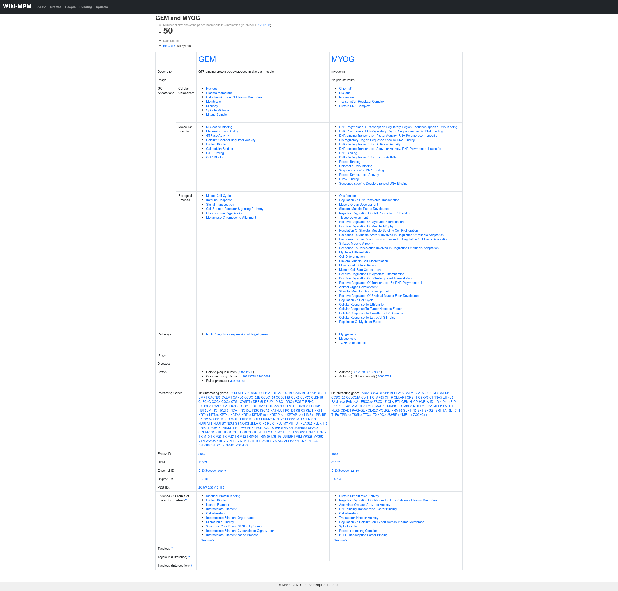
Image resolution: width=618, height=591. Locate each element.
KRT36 (214, 414)
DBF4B (258, 401)
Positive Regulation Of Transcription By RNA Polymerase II (380, 282)
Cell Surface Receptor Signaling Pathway (235, 208)
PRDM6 (240, 427)
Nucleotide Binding (219, 126)
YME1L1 (406, 414)
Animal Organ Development (358, 287)
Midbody (212, 105)
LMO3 (370, 406)
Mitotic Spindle (216, 114)
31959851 (374, 372)
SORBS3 (300, 427)
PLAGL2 (306, 423)
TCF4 (257, 432)
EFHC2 (310, 401)
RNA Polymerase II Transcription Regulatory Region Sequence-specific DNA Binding (398, 126)
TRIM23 (216, 436)
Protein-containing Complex (358, 530)
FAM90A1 (353, 401)
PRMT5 (397, 410)
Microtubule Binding (220, 522)
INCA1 (234, 410)
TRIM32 (240, 436)
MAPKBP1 (394, 406)
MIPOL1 (254, 419)
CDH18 (366, 397)
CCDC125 (268, 397)
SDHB (276, 427)
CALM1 (227, 397)
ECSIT (299, 401)
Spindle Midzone (217, 110)
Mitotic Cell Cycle (218, 195)
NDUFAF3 (205, 423)
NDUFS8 (233, 423)
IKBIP (451, 401)
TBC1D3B (230, 432)
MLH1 (449, 406)
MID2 (244, 419)
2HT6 (220, 487)
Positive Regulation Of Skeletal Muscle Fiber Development (380, 295)
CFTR (389, 397)
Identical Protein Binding (223, 495)
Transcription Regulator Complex (362, 101)
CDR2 (295, 397)
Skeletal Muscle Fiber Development (364, 291)
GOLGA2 (259, 406)
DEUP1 (269, 401)
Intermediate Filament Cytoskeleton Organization (240, 530)
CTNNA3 (435, 397)
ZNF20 (289, 440)
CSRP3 (423, 397)
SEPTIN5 (409, 410)
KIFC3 (300, 410)
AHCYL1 (244, 393)
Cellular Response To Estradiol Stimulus (367, 317)
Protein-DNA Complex (354, 105)
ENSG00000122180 (345, 470)
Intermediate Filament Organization (230, 517)
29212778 (249, 376)
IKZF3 (224, 410)
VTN (201, 440)
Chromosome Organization (224, 213)
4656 (334, 453)
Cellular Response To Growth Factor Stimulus (371, 313)
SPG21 (429, 410)
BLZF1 (321, 393)
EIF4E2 (448, 397)
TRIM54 (252, 436)
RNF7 (251, 427)
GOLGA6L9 (274, 406)
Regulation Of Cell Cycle (356, 300)
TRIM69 (264, 436)
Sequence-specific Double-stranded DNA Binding (373, 183)
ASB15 (283, 393)
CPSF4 (412, 397)
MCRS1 (214, 419)
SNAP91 (287, 427)
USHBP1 (288, 436)
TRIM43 (345, 414)
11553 (202, 462)
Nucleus (212, 88)
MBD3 (407, 406)
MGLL (235, 419)
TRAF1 (311, 432)
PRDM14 (228, 427)
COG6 (216, 401)
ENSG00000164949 (212, 470)
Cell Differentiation (352, 256)
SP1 (420, 410)
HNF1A (424, 401)
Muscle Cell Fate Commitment (360, 269)
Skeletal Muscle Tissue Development (365, 208)
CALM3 (432, 393)
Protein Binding (216, 144)
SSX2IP (216, 432)
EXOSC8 (204, 406)
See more (207, 540)
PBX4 (271, 423)
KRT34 (203, 414)
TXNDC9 (379, 414)
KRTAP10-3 (260, 414)
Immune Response (219, 200)
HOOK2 (314, 406)
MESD (225, 419)
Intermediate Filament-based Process (232, 535)
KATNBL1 (277, 410)
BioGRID (169, 45)
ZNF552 (300, 440)
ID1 (432, 401)
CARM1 (444, 393)
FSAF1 (217, 406)
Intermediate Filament (221, 508)
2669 (201, 453)
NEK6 (335, 410)
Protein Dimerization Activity (359, 174)
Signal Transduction (220, 204)
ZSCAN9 (242, 445)
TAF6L (447, 410)
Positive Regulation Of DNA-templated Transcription (375, 278)
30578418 (237, 380)
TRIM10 (204, 436)
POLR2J (385, 410)
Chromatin (346, 88)
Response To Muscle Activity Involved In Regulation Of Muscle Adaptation (391, 234)
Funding (85, 6)
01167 (335, 462)
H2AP (414, 401)
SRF (438, 410)
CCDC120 (338, 397)
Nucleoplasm (348, 97)
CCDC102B (252, 397)
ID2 (438, 401)
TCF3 (456, 410)
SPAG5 (313, 427)
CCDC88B (283, 397)
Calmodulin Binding (219, 148)
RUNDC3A (263, 427)
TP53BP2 (298, 432)
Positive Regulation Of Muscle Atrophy (366, 226)
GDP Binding (215, 157)
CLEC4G (204, 401)
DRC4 (290, 401)
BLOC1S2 (309, 393)
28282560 (246, 372)
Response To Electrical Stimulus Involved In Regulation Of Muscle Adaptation (393, 239)
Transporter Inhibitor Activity (359, 517)
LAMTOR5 (358, 406)
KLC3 (309, 410)
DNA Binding (348, 152)
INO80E (245, 410)
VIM (299, 436)
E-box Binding (349, 179)
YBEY (221, 440)
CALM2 (421, 393)
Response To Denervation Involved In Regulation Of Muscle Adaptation (389, 247)
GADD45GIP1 (232, 406)
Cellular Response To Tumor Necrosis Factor (370, 308)
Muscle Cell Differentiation (357, 265)
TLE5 (286, 432)
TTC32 (367, 414)
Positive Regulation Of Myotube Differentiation (371, 221)
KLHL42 (344, 406)
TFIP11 (267, 432)
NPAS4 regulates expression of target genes (237, 334)
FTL (397, 401)
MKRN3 (266, 419)
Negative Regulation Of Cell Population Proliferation (375, 213)
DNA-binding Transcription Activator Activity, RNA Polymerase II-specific (390, 148)
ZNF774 (216, 445)
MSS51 (290, 419)
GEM (207, 58)
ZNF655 (312, 440)
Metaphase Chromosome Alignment (231, 217)
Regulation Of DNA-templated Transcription (369, 200)
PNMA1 (203, 427)
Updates (102, 6)
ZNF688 (204, 445)
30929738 (359, 372)
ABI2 (365, 393)
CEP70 (305, 397)
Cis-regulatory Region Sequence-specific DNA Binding (377, 139)
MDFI (417, 406)
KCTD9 (290, 410)
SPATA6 (204, 432)
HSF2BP (204, 410)
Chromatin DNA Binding (355, 166)
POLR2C (371, 410)
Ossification (347, 195)
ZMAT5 (278, 440)
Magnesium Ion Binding (222, 131)
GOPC (287, 406)
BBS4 (374, 393)
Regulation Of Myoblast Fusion (360, 321)
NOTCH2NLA (249, 423)
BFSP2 (384, 393)
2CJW (202, 487)
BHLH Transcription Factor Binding (363, 535)
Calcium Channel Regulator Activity (231, 139)
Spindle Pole (348, 526)
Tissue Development (353, 217)
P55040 (203, 479)
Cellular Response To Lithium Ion (362, 304)
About (41, 6)
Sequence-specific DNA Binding (361, 170)
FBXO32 (367, 401)
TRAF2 (321, 432)
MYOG (343, 58)
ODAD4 (346, 410)
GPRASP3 (300, 406)
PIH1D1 (294, 423)
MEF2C (438, 406)
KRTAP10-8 (295, 414)
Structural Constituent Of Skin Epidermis (234, 526)
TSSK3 (357, 414)
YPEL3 (231, 440)
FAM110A (338, 401)
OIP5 (262, 423)
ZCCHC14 (420, 414)
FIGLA (389, 401)
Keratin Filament (217, 504)
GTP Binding (215, 152)
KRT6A (235, 414)
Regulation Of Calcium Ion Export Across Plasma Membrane (381, 522)
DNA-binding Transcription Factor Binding (368, 508)
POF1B (215, 427)
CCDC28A (353, 397)
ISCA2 (264, 410)
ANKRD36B (259, 393)
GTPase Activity (217, 135)
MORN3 (278, 419)
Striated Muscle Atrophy (356, 243)
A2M (233, 393)
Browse (55, 6)
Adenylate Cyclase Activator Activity (365, 504)
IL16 (334, 406)
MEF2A (427, 406)
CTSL (235, 401)
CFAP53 (378, 397)
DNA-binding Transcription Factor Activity (368, 157)
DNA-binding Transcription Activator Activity (369, 144)
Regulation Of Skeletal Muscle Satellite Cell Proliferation (378, 230)
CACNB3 (214, 397)
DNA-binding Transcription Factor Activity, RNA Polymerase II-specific (388, 135)
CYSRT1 (246, 401)
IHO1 (215, 410)
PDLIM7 (282, 423)
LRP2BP (320, 414)
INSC (255, 410)
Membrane (213, 101)
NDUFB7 (219, 423)
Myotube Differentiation (355, 252)
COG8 (225, 401)
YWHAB (243, 440)
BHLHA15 (397, 393)
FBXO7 (379, 401)
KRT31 (319, 410)
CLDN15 (317, 397)
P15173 (336, 479)
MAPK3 (380, 406)
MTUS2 (301, 419)
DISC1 (280, 401)
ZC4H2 (267, 440)
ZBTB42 (255, 440)
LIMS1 (308, 414)
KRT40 (224, 414)
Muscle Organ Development (358, 204)
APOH (272, 393)
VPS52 (318, 436)
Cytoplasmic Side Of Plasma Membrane (234, 97)
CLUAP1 (400, 397)
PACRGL (358, 410)
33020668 (263, 376)
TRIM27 (228, 436)
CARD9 (238, 397)
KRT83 (246, 414)
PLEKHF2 (320, 423)
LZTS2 (203, 419)
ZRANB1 (229, 445)
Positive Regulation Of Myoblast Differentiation (371, 273)
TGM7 (277, 432)
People (70, 6)
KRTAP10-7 (277, 414)
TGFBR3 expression (353, 342)
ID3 (444, 401)
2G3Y (212, 487)
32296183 (263, 25)
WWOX (211, 440)
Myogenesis (347, 334)
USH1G (276, 436)
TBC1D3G (245, 432)
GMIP (247, 406)
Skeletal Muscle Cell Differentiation (363, 260)
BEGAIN (295, 393)
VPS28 (308, 436)
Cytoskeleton (215, 513)
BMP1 (202, 397)
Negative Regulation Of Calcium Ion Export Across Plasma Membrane (388, 500)
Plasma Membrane (219, 92)
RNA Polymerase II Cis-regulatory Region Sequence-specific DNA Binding (391, 131)
